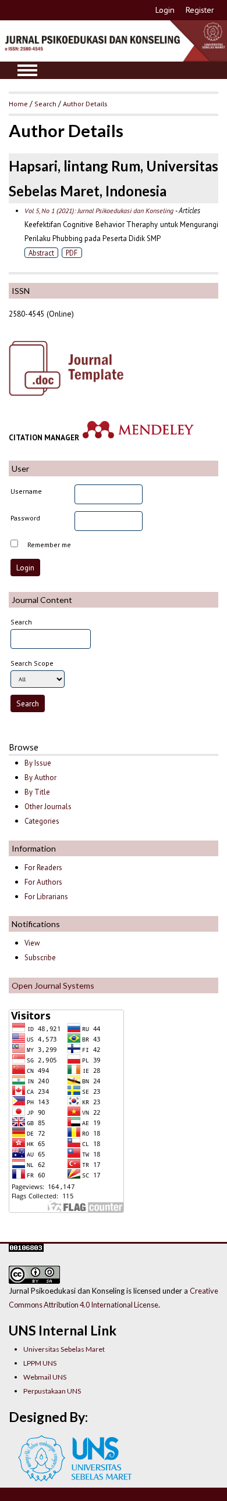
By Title (37, 792)
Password (25, 518)
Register (200, 10)
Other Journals (48, 806)
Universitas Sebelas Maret (64, 1349)
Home (18, 103)
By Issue (37, 763)
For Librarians (46, 897)
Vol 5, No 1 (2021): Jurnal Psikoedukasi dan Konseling (98, 210)
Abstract (41, 252)
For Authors (43, 882)
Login (165, 10)
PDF (71, 252)
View (32, 943)
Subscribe (40, 958)
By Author (40, 777)
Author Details (85, 103)
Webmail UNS (44, 1377)
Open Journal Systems (53, 985)
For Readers (43, 867)
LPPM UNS (39, 1363)
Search (45, 103)
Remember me (49, 544)
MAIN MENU (27, 70)
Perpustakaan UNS (52, 1391)
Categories (41, 821)
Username (26, 491)
